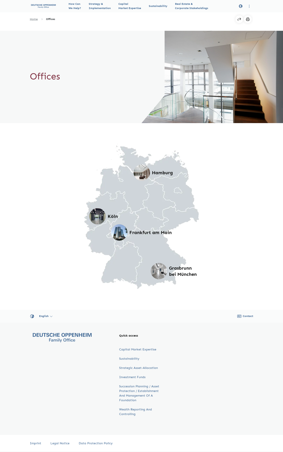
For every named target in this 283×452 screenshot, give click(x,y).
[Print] (248, 19)
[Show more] (249, 6)
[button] (75, 6)
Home (34, 19)
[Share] (239, 19)
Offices (50, 19)
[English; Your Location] (240, 6)
